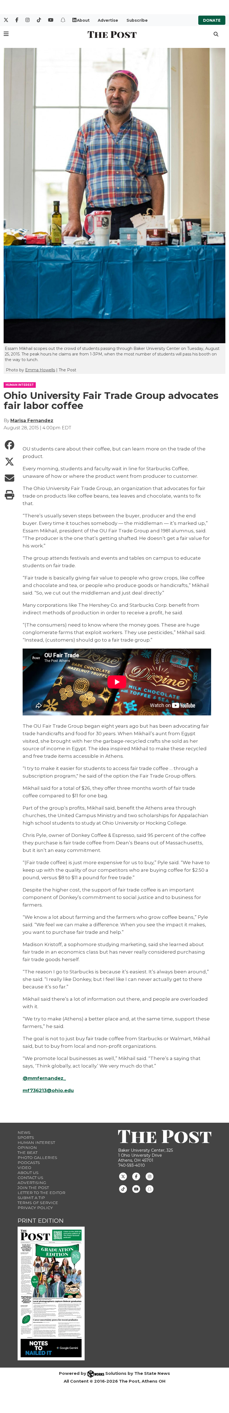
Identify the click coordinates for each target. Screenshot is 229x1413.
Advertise (108, 20)
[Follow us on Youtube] (136, 1188)
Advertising (32, 1182)
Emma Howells (40, 369)
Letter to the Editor (41, 1192)
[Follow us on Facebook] (136, 1176)
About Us (28, 1172)
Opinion (27, 1147)
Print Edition (41, 1220)
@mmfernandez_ (44, 1078)
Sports (26, 1137)
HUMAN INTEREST (20, 385)
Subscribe (137, 20)
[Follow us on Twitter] (123, 1176)
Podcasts (29, 1162)
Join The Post (33, 1187)
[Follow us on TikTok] (123, 1188)
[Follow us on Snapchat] (149, 1188)
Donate (212, 20)
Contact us (30, 1177)
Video (24, 1167)
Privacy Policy (35, 1207)
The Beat (27, 1152)
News (24, 1132)
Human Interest (36, 1142)
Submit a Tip (31, 1197)
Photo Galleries (37, 1157)
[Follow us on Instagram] (149, 1176)
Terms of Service (38, 1202)
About (83, 20)
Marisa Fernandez (31, 420)
